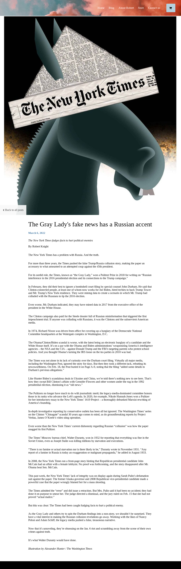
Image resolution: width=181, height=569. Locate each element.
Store (141, 7)
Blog (111, 7)
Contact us (154, 7)
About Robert (126, 7)
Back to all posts (14, 209)
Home (101, 7)
